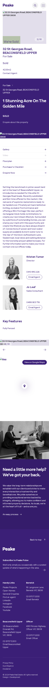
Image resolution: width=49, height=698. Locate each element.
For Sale (6, 85)
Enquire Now (9, 172)
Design (5, 677)
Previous (4, 349)
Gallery (6, 149)
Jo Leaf (31, 287)
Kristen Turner (35, 257)
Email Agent (34, 277)
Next (45, 349)
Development (15, 677)
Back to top (36, 539)
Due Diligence (8, 666)
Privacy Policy (8, 663)
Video (5, 155)
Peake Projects (10, 587)
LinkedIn (7, 600)
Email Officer (32, 638)
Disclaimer (7, 669)
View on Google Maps (34, 362)
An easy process (10, 514)
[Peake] (16, 5)
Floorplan (7, 161)
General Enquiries (11, 593)
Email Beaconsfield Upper (11, 646)
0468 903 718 (33, 302)
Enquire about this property (15, 122)
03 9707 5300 (33, 596)
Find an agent (9, 597)
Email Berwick (32, 599)
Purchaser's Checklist (13, 167)
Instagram (7, 603)
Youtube (6, 610)
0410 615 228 (32, 271)
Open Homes (9, 590)
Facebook (7, 606)
